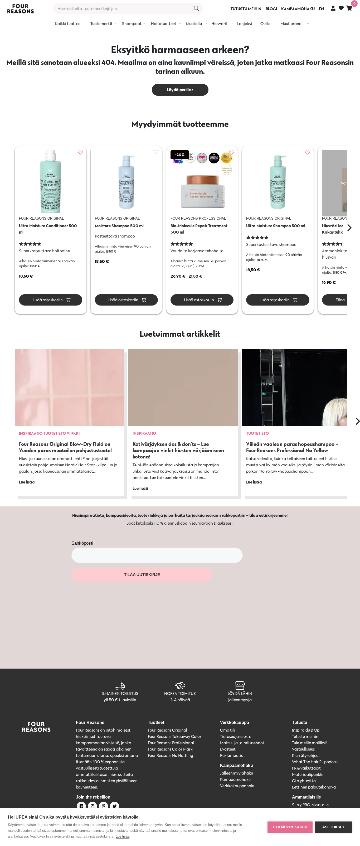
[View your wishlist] (341, 9)
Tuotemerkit (101, 23)
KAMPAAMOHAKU (298, 8)
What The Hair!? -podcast (315, 761)
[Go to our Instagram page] (92, 807)
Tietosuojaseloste (235, 736)
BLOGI (271, 8)
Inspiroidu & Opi (306, 730)
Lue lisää (122, 836)
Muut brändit (292, 23)
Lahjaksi (244, 23)
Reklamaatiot (232, 755)
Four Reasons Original (167, 730)
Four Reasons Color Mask (170, 749)
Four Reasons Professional (171, 742)
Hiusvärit (219, 23)
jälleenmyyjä (240, 699)
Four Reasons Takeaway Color (174, 736)
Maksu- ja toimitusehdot (242, 742)
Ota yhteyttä (304, 780)
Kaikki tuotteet (68, 23)
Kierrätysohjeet (306, 755)
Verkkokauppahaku (237, 785)
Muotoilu (194, 23)
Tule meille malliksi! (309, 742)
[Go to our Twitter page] (114, 807)
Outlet (266, 23)
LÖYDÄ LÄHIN (240, 693)
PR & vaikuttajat (306, 768)
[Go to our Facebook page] (81, 807)
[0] (349, 8)
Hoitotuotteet (163, 23)
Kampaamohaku (235, 779)
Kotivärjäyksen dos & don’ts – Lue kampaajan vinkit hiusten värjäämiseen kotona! (178, 450)
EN (321, 8)
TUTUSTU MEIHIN (246, 8)
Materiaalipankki (307, 774)
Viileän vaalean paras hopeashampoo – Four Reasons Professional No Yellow (292, 447)
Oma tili (227, 730)
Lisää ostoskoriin (47, 299)
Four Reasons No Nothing (170, 755)
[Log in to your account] (333, 8)
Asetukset (333, 827)
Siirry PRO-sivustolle (310, 804)
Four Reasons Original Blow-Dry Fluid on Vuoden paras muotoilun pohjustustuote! (65, 447)
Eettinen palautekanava (314, 787)
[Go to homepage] (20, 8)
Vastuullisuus (303, 749)
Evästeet (228, 749)
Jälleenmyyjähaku (236, 773)
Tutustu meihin (305, 736)
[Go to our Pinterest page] (103, 807)
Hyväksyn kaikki (290, 827)
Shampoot (132, 23)
